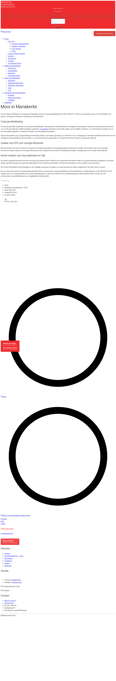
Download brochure (10, 348)
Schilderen (8, 561)
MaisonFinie (16, 580)
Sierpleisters (44, 129)
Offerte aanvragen (9, 343)
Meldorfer (8, 566)
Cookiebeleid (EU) (7, 533)
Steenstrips (8, 558)
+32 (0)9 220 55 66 (7, 4)
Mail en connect (10, 600)
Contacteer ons (6, 2)
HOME (3, 524)
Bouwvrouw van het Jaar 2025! (10, 542)
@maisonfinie (17, 582)
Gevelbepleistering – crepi (13, 556)
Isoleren (7, 553)
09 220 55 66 (9, 603)
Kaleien (7, 563)
